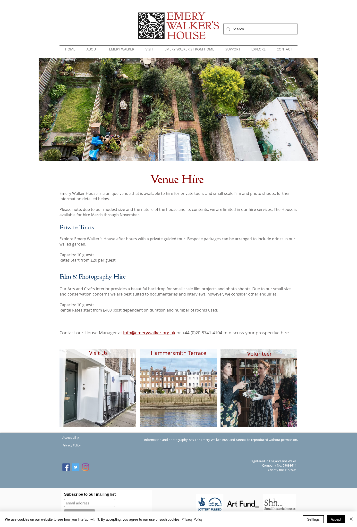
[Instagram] (85, 467)
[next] (286, 392)
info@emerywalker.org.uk (149, 333)
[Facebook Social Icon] (66, 467)
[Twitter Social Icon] (75, 467)
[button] (92, 49)
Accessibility (70, 437)
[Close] (351, 519)
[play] (287, 422)
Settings (313, 519)
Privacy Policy (192, 519)
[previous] (69, 392)
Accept (336, 519)
